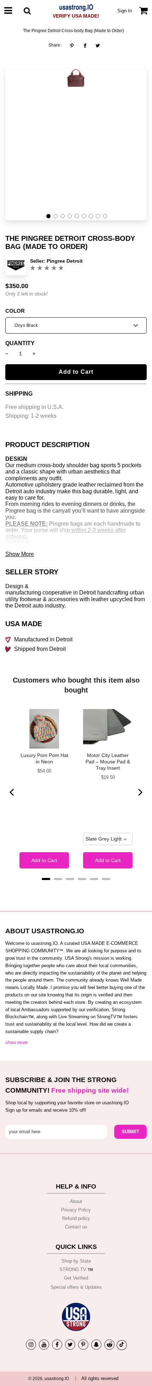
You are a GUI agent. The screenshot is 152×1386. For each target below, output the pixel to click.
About (76, 1201)
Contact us (76, 1226)
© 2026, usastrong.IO (48, 1378)
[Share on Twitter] (98, 45)
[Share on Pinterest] (74, 45)
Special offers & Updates (76, 1287)
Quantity (20, 343)
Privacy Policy (76, 1210)
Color (15, 311)
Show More (19, 554)
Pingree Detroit (65, 261)
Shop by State (76, 1261)
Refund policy (76, 1218)
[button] (48, 216)
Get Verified (76, 1278)
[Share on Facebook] (85, 45)
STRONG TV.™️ (76, 1269)
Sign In (124, 10)
